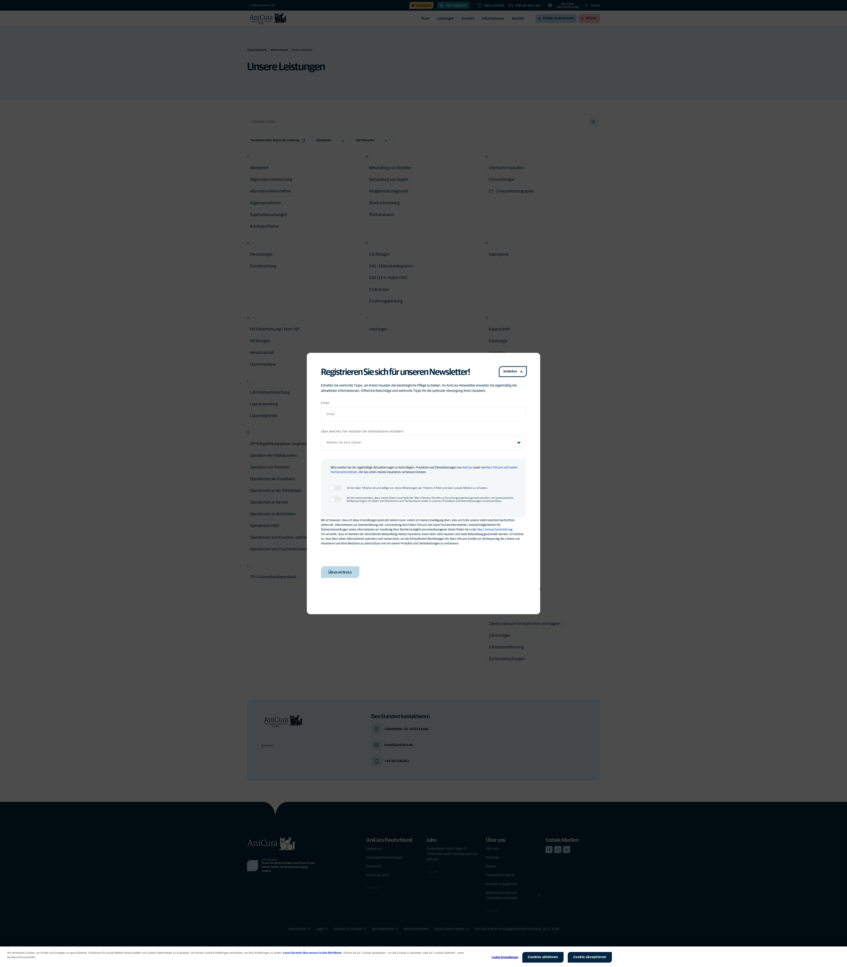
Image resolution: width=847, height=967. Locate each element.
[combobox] (423, 442)
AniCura (467, 467)
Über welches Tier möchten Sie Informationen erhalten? (362, 431)
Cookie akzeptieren (589, 957)
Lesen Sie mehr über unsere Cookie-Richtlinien (312, 953)
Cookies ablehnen (543, 957)
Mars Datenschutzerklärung (494, 529)
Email (325, 403)
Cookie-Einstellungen (505, 957)
